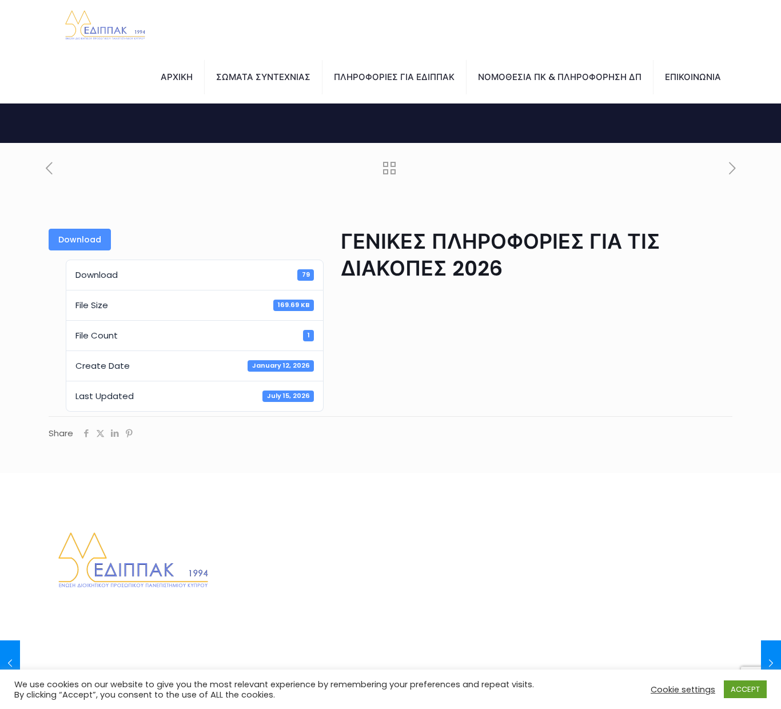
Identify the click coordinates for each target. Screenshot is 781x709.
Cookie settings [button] (683, 689)
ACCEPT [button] (745, 689)
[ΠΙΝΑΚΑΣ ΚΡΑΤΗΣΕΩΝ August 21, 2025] (10, 663)
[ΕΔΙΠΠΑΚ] (106, 25)
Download (79, 239)
